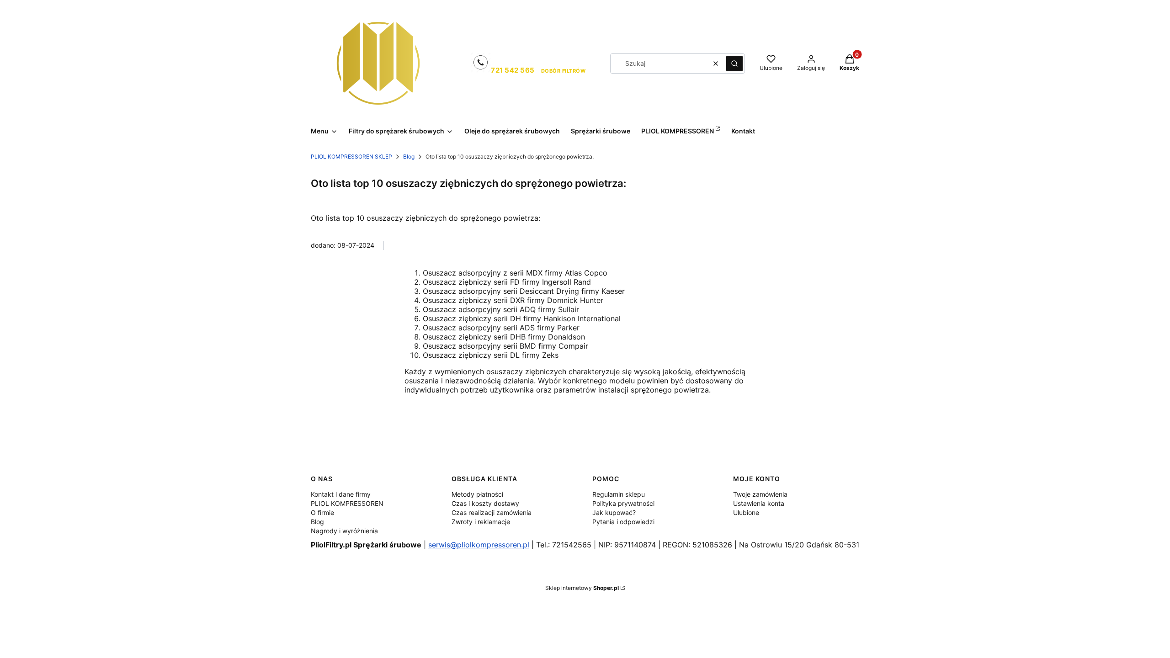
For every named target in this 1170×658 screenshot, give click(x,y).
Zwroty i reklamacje (481, 521)
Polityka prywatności (623, 503)
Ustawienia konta (758, 503)
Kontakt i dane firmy (341, 494)
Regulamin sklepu (618, 494)
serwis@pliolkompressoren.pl (478, 544)
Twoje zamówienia (760, 494)
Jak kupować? (614, 512)
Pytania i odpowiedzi (623, 521)
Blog (409, 156)
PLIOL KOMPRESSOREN (347, 503)
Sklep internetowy (582, 587)
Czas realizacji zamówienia (492, 512)
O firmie (322, 512)
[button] (734, 63)
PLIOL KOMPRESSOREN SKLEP (351, 156)
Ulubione (746, 512)
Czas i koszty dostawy (485, 503)
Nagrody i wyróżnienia (344, 531)
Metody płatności (477, 494)
